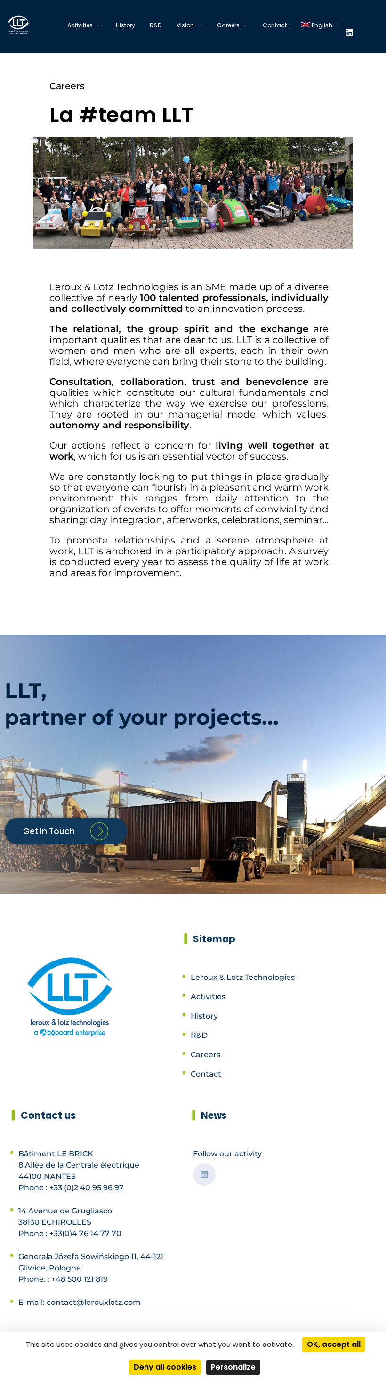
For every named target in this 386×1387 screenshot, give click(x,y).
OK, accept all (334, 1344)
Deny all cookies (165, 1367)
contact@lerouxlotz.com (94, 1302)
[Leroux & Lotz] (19, 25)
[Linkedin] (349, 32)
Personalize (233, 1367)
